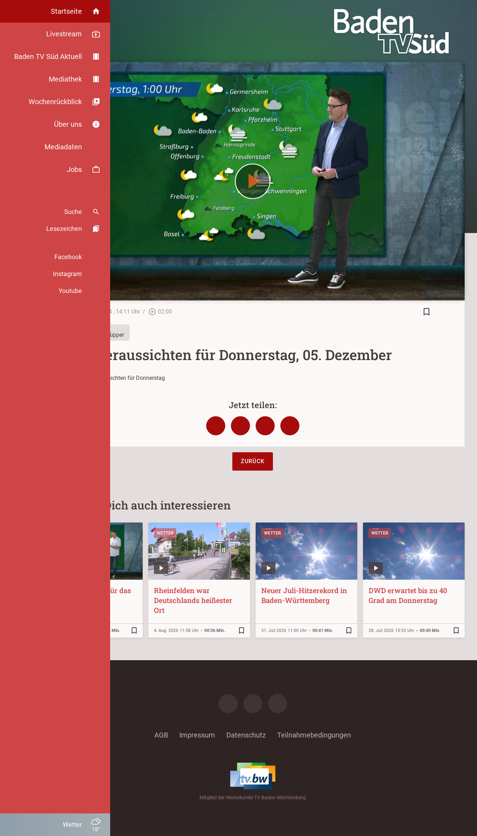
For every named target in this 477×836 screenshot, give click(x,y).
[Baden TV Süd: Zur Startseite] (391, 31)
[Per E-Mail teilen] (289, 425)
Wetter (165, 533)
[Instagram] (252, 703)
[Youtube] (277, 703)
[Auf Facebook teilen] (215, 425)
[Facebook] (228, 703)
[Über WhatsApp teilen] (265, 425)
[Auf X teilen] (240, 425)
